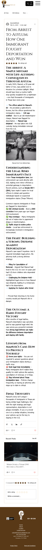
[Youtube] (33, 518)
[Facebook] (29, 518)
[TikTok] (34, 518)
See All (34, 438)
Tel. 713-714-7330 (21, 534)
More (24, 13)
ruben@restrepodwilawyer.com (21, 532)
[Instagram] (28, 518)
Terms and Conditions (29, 545)
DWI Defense (15, 13)
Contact (21, 528)
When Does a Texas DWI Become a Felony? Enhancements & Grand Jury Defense (20, 465)
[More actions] (35, 24)
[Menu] (38, 3)
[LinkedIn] (31, 518)
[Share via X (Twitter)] (12, 424)
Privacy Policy (13, 545)
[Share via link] (21, 424)
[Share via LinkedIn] (16, 424)
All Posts (6, 13)
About (21, 526)
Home (21, 524)
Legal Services (21, 530)
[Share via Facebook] (7, 424)
